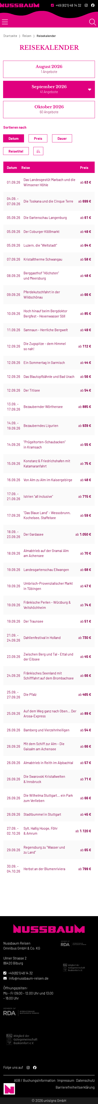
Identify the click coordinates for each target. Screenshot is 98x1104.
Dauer (62, 138)
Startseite (10, 36)
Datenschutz (85, 1080)
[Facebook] (92, 5)
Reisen (26, 36)
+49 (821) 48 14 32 (68, 5)
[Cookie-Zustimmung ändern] (9, 1089)
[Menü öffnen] (5, 22)
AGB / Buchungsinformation (34, 1080)
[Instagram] (86, 5)
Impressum (65, 1080)
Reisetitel (16, 151)
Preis (38, 138)
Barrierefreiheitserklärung (75, 1087)
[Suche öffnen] (92, 22)
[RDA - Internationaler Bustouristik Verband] (78, 944)
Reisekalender (46, 36)
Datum (14, 138)
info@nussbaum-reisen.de (29, 978)
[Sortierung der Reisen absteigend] (38, 151)
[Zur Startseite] (19, 5)
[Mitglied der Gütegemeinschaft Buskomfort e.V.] (78, 968)
